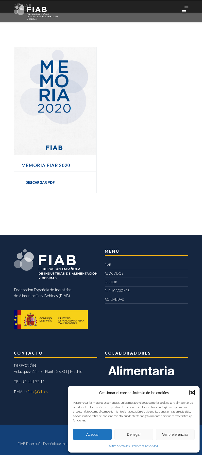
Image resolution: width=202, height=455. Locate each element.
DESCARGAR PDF (40, 182)
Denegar (134, 434)
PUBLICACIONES (117, 291)
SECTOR (111, 282)
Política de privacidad (145, 446)
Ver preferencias (175, 434)
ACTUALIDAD (114, 299)
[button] (192, 392)
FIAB (108, 265)
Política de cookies (118, 446)
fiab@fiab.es (38, 391)
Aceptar (92, 434)
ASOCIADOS (114, 273)
